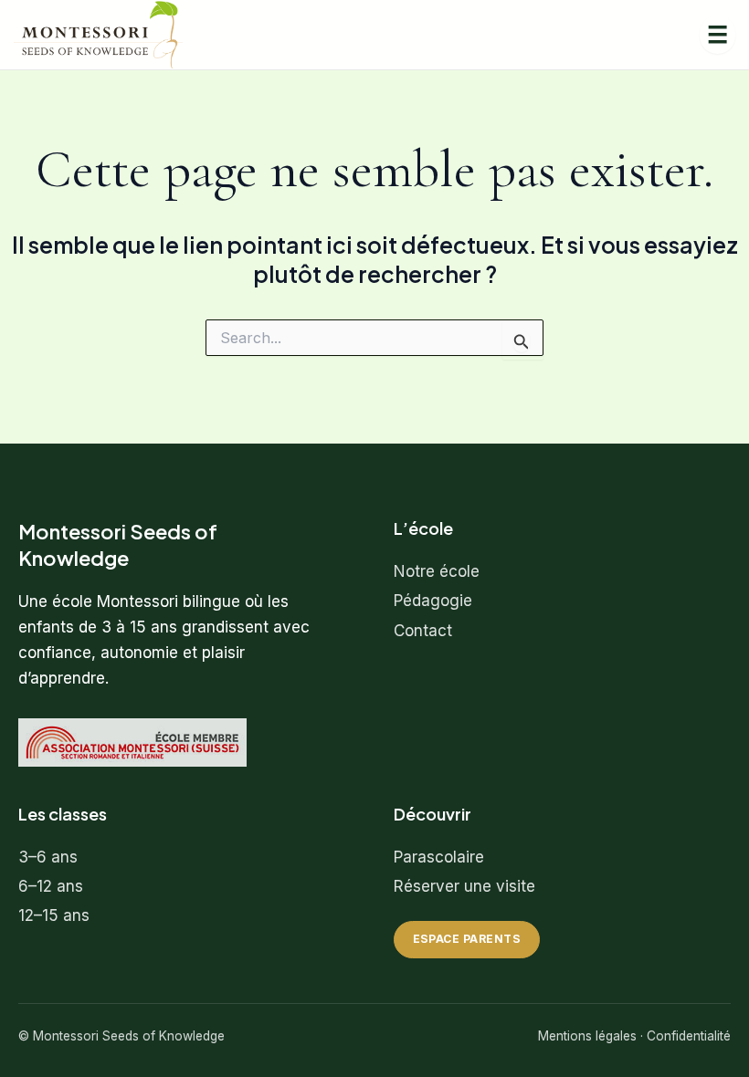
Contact (423, 631)
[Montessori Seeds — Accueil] (98, 35)
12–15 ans (54, 915)
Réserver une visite (464, 886)
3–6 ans (48, 857)
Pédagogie (433, 600)
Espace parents (467, 939)
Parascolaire (439, 857)
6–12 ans (50, 886)
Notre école (437, 571)
